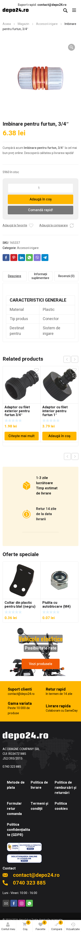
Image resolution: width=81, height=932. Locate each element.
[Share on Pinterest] (13, 257)
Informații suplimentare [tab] (40, 276)
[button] (71, 47)
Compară (56, 926)
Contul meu (8, 929)
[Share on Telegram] (44, 257)
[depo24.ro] (16, 10)
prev (67, 359)
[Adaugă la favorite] (31, 225)
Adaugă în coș (41, 199)
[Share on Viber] (37, 257)
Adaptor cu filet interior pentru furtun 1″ (55, 411)
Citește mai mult (21, 436)
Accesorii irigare (47, 24)
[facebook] (13, 903)
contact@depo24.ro (52, 5)
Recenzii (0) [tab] (66, 276)
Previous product (67, 456)
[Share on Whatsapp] (29, 257)
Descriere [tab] (14, 276)
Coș (26, 926)
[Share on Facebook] (6, 257)
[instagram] (21, 903)
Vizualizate (73, 929)
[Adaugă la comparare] (72, 225)
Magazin (23, 24)
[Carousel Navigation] (71, 359)
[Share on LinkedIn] (21, 257)
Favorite (40, 926)
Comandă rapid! (40, 210)
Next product (74, 456)
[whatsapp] (29, 903)
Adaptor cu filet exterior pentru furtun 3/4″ (17, 411)
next (74, 359)
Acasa (7, 24)
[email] (6, 903)
